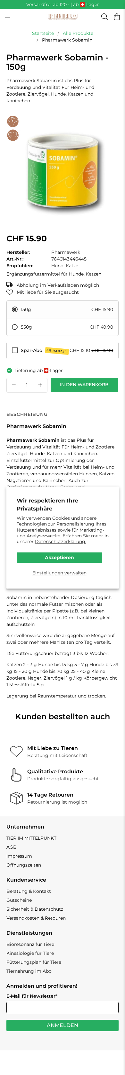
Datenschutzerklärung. (60, 541)
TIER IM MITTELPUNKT (31, 838)
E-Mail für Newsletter (31, 996)
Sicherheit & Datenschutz (34, 909)
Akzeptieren (59, 558)
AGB (11, 847)
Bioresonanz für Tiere (30, 944)
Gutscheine (19, 900)
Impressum (19, 856)
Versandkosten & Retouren (36, 918)
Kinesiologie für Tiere (30, 953)
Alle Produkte (78, 33)
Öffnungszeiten (23, 865)
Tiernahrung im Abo (29, 971)
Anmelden (62, 1025)
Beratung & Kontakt (28, 891)
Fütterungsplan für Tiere (33, 962)
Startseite (43, 33)
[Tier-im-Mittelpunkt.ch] (62, 17)
